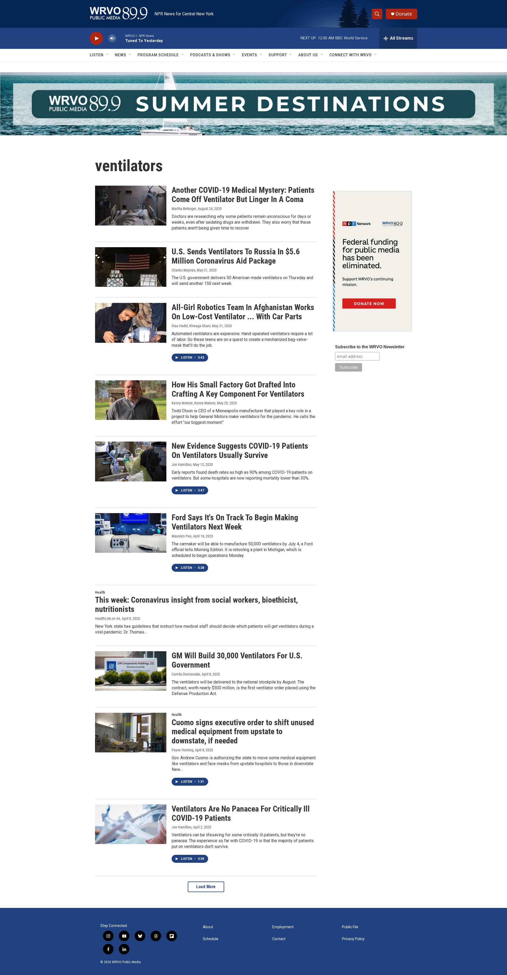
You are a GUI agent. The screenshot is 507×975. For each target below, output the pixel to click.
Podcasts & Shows (210, 55)
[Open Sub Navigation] (107, 55)
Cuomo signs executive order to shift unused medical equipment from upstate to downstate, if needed (243, 732)
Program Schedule (158, 55)
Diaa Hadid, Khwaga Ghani (191, 326)
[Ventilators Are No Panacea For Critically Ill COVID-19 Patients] (130, 824)
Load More (206, 886)
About (208, 927)
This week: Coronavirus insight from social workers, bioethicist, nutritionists (196, 604)
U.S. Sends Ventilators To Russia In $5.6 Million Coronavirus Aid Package (236, 256)
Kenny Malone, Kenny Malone (193, 403)
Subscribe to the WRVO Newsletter (370, 347)
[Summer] (253, 103)
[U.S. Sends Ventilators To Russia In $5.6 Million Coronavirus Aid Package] (130, 267)
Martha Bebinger (184, 209)
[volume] (112, 38)
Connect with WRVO (350, 55)
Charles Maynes (183, 270)
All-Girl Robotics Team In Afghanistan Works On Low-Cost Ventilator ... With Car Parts (243, 312)
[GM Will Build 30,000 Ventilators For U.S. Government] (130, 671)
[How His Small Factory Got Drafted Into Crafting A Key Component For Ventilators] (130, 400)
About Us (308, 55)
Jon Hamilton (181, 464)
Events (249, 55)
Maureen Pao (181, 536)
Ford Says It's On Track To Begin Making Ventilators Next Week (235, 522)
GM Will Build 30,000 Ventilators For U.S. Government (237, 660)
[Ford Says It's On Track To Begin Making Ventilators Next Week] (130, 533)
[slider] (120, 38)
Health (100, 592)
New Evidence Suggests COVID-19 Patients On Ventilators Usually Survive (240, 450)
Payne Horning (182, 750)
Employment (283, 927)
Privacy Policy (353, 939)
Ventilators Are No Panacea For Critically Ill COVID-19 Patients (241, 813)
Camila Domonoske (186, 674)
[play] (96, 38)
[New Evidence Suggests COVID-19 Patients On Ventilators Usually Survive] (130, 461)
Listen (97, 55)
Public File (350, 927)
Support (278, 55)
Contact (278, 939)
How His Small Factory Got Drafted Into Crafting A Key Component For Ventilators (238, 389)
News (120, 55)
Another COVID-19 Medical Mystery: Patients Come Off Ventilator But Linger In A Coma (243, 194)
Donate (404, 14)
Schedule (210, 939)
